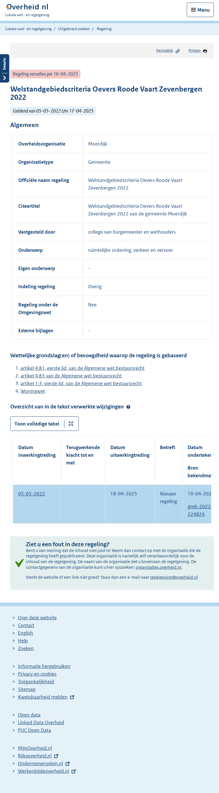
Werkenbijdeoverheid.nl (43, 771)
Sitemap (27, 689)
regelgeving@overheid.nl (174, 577)
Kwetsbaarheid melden (43, 697)
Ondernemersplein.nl (40, 763)
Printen (194, 50)
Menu (203, 10)
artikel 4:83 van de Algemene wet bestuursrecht (71, 376)
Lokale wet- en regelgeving (28, 28)
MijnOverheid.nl (35, 748)
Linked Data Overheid (41, 722)
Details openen (4, 68)
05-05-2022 (31, 494)
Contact (26, 625)
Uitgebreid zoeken (74, 28)
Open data (29, 715)
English (25, 633)
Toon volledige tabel (37, 424)
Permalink (164, 50)
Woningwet (33, 391)
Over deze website (37, 618)
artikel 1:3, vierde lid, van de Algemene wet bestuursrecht (81, 383)
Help (23, 641)
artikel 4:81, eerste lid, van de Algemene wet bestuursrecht (83, 368)
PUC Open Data (34, 730)
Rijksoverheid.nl (35, 756)
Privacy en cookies (37, 674)
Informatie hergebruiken (44, 666)
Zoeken (26, 648)
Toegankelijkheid (36, 681)
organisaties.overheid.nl (158, 567)
